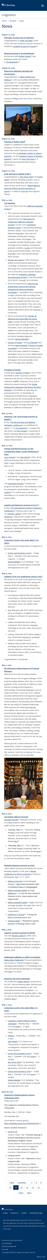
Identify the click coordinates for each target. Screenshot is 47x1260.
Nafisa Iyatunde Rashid (17, 890)
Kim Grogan (22, 431)
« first (12, 1183)
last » (30, 1193)
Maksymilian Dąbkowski (14, 960)
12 (22, 1188)
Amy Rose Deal (27, 177)
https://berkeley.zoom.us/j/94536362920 (22, 1123)
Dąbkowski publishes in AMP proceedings (22, 957)
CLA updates (9, 203)
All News (13, 21)
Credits (24, 1213)
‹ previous (22, 1183)
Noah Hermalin (27, 40)
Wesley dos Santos (16, 260)
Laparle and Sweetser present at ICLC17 (21, 505)
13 (28, 1188)
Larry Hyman (10, 457)
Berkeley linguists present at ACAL (19, 865)
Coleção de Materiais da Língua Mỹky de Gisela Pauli (22, 319)
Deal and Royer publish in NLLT (17, 174)
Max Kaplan (13, 1041)
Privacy (5, 1249)
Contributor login (36, 1213)
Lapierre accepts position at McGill (19, 933)
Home (4, 21)
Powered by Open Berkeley (12, 1240)
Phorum (11, 1035)
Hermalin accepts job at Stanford (19, 37)
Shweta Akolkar (15, 562)
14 (34, 1188)
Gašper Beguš (25, 56)
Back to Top (41, 1257)
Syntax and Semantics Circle (20, 553)
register (8, 492)
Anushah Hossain (12, 819)
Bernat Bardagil (22, 339)
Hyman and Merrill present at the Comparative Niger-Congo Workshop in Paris (21, 451)
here (16, 841)
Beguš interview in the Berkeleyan (19, 53)
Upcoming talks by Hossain (16, 817)
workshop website (16, 483)
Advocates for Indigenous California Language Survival (21, 222)
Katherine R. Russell (17, 914)
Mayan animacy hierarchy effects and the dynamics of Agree (22, 188)
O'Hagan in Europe (12, 370)
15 (39, 1188)
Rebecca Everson (16, 881)
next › (22, 1193)
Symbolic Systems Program (25, 46)
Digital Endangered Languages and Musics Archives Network (22, 387)
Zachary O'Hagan (16, 342)
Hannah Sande (14, 921)
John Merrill (25, 457)
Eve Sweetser (22, 428)
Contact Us (14, 1213)
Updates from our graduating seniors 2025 (23, 576)
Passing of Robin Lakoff (14, 141)
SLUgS (27, 248)
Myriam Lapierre (19, 935)
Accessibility (7, 1243)
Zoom (18, 1026)
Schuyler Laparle (14, 514)
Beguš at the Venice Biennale (17, 978)
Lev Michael (32, 342)
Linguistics (9, 15)
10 (11, 1188)
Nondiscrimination (9, 1246)
